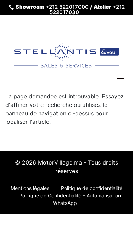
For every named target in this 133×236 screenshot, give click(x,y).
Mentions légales (31, 188)
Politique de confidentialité (91, 188)
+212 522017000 (67, 7)
